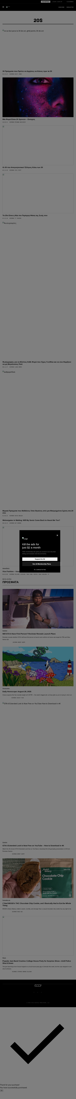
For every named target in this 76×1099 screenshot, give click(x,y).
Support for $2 (40, 559)
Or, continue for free (40, 569)
